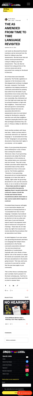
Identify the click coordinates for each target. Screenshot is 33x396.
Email (3, 382)
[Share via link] (17, 285)
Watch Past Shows (7, 362)
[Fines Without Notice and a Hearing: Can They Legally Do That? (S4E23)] (16, 307)
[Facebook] (27, 361)
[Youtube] (27, 357)
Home (4, 359)
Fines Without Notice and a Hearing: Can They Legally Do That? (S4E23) (15, 318)
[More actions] (27, 19)
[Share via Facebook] (5, 285)
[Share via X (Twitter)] (9, 285)
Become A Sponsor (7, 370)
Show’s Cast (6, 373)
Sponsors (5, 367)
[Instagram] (27, 366)
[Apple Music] (27, 370)
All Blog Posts (6, 10)
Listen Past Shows (7, 365)
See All (26, 297)
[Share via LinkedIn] (13, 285)
